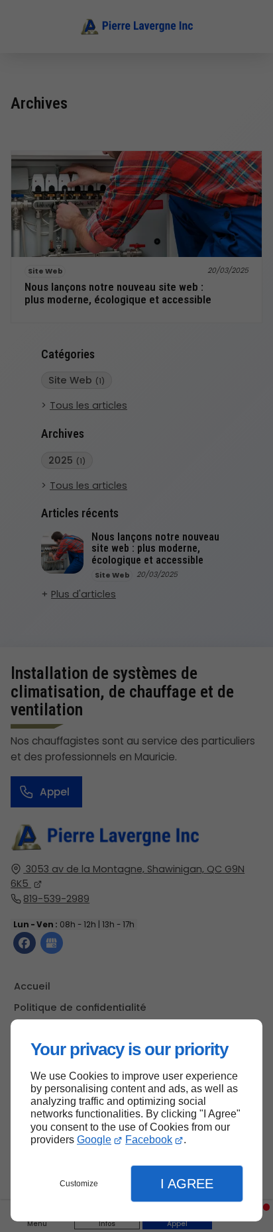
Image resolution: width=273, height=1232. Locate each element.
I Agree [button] (186, 1183)
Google (94, 1139)
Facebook (148, 1139)
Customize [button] (79, 1183)
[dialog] (136, 1120)
